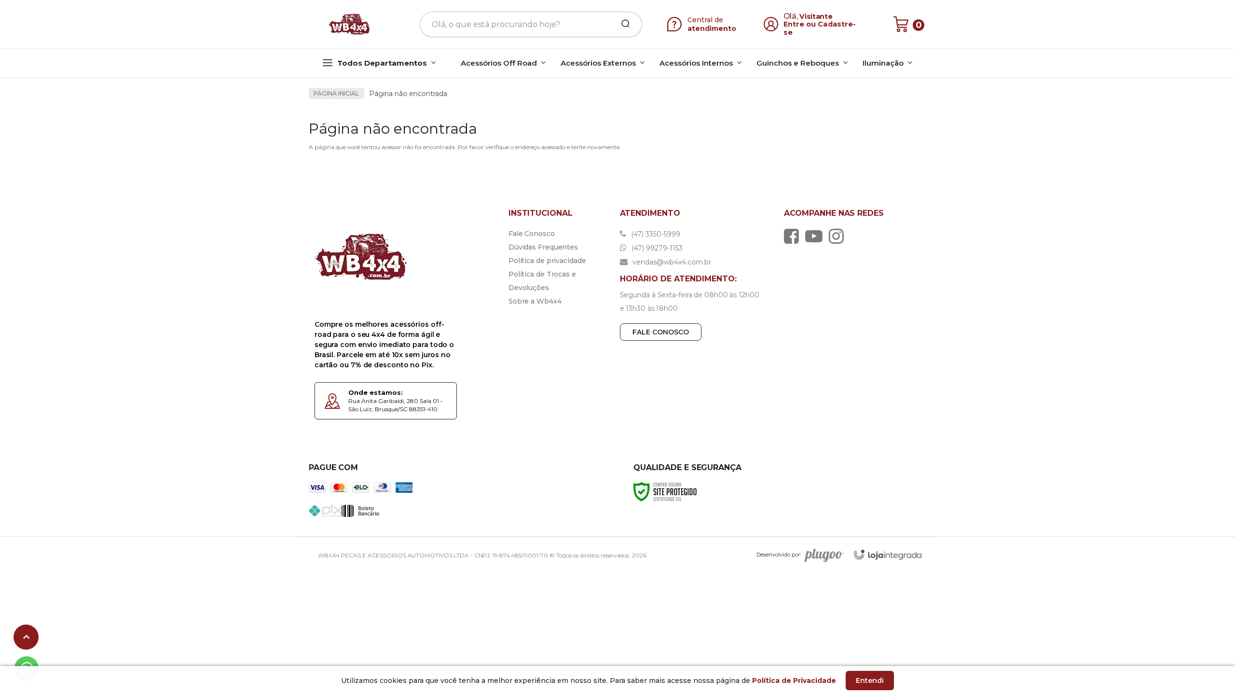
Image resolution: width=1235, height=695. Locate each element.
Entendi (870, 680)
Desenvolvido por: (778, 554)
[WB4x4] (350, 24)
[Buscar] (622, 24)
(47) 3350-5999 (654, 234)
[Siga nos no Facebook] (794, 236)
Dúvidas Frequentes (543, 247)
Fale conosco (660, 332)
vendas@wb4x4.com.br (671, 262)
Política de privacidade (547, 260)
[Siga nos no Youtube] (816, 236)
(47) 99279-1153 (656, 248)
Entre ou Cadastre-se (819, 28)
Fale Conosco (531, 233)
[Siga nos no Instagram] (839, 236)
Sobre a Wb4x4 (535, 301)
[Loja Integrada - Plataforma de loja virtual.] (887, 555)
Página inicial (336, 93)
